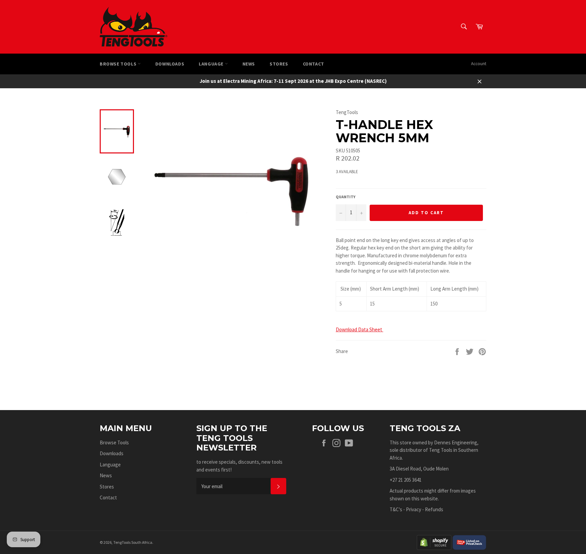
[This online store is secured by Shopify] (434, 541)
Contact (313, 64)
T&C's (396, 509)
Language (211, 64)
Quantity (345, 196)
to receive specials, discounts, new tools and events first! (239, 466)
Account (478, 64)
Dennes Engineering (455, 442)
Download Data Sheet (359, 329)
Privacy (413, 509)
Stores (279, 64)
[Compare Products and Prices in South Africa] (469, 541)
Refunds (434, 509)
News (248, 64)
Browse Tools (119, 64)
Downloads (169, 64)
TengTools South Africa (132, 542)
